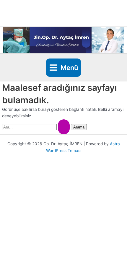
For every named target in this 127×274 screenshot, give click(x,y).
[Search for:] (36, 127)
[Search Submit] (64, 126)
